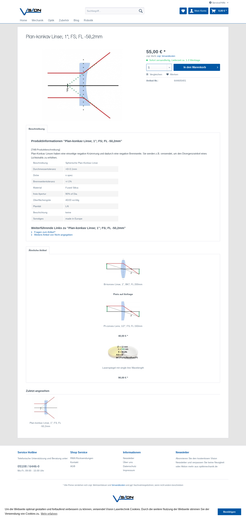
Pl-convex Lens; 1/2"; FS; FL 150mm (123, 326)
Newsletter (128, 458)
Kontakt (74, 462)
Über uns (128, 462)
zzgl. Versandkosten (166, 56)
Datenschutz (129, 466)
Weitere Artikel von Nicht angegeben (53, 234)
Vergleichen (155, 74)
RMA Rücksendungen (81, 458)
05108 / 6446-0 (28, 466)
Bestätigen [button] (229, 511)
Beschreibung (37, 128)
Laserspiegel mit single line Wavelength (123, 367)
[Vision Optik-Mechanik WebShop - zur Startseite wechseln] (30, 12)
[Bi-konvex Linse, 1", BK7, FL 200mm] (123, 269)
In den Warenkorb (195, 67)
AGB (72, 466)
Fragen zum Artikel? (44, 232)
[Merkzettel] (183, 11)
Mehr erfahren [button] (49, 513)
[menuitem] (114, 11)
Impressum (129, 470)
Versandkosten (118, 485)
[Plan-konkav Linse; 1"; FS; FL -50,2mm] (45, 407)
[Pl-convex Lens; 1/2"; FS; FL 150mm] (123, 311)
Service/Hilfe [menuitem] (219, 2)
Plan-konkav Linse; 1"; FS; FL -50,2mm (45, 424)
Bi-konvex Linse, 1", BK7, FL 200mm (123, 284)
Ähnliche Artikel (38, 250)
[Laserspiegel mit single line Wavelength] (123, 352)
